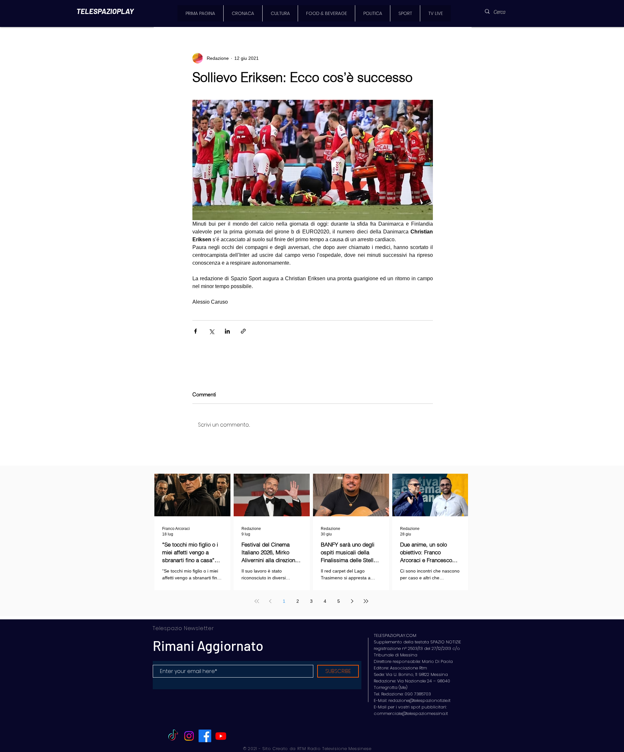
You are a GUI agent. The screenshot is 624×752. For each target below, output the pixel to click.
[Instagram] (189, 736)
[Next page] (352, 601)
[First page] (257, 601)
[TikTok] (173, 736)
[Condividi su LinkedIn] (227, 331)
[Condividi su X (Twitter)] (211, 331)
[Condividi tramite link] (243, 331)
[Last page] (366, 601)
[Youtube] (220, 736)
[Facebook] (205, 736)
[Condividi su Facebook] (195, 331)
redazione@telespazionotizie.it (419, 700)
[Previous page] (270, 601)
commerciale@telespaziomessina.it (411, 713)
